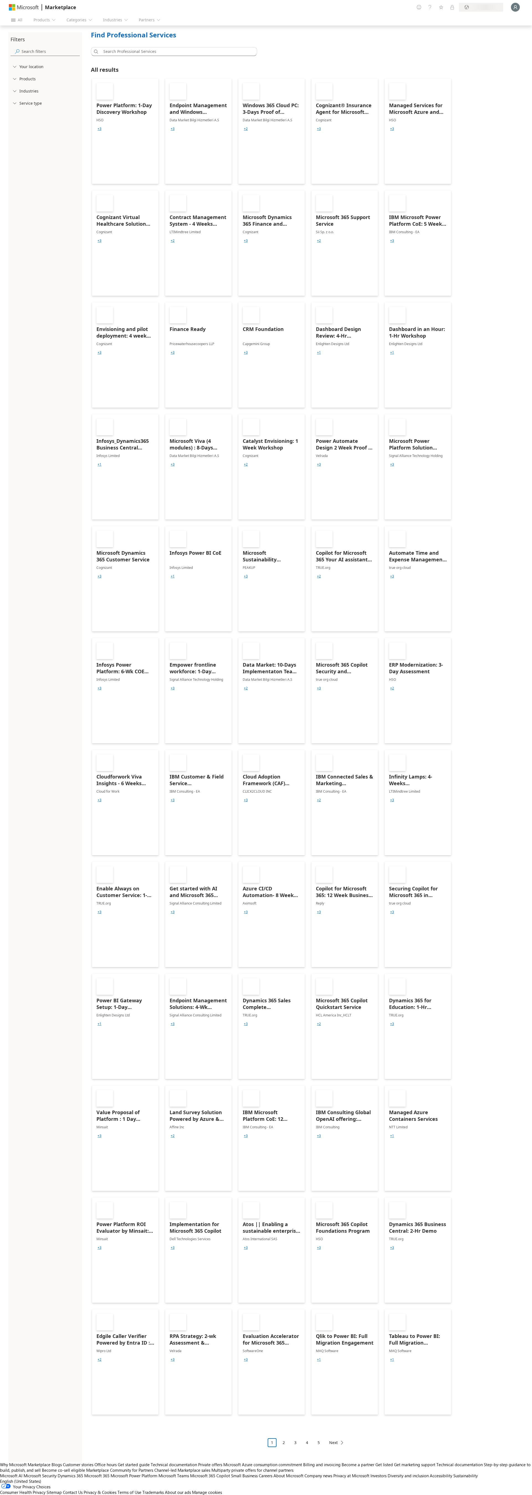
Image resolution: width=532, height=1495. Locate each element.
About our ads (178, 1492)
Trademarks (153, 1492)
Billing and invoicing (322, 1464)
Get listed (384, 1464)
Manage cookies (207, 1492)
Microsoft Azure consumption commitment (263, 1464)
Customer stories (78, 1464)
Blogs (57, 1464)
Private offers (210, 1464)
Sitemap (54, 1492)
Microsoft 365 (96, 1475)
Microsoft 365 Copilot (210, 1475)
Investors (378, 1475)
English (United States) (20, 1481)
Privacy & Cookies (100, 1492)
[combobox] (175, 51)
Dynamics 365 (70, 1475)
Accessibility (441, 1475)
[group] (99, 129)
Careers (265, 1475)
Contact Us (73, 1492)
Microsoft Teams (173, 1475)
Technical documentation (174, 1464)
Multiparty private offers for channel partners (252, 1470)
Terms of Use (129, 1492)
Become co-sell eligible (63, 1470)
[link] (125, 131)
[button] (95, 51)
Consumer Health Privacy (22, 1492)
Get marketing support (414, 1464)
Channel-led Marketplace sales (182, 1470)
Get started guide (134, 1464)
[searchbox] (51, 51)
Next (333, 1442)
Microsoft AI (11, 1475)
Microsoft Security (40, 1475)
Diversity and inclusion (408, 1475)
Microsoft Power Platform (134, 1475)
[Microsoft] (24, 7)
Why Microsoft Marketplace (25, 1464)
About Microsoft (288, 1475)
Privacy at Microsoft (351, 1475)
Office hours (105, 1464)
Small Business (244, 1475)
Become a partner (358, 1464)
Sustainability (465, 1475)
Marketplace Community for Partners (119, 1470)
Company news (318, 1475)
